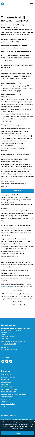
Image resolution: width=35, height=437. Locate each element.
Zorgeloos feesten (7, 397)
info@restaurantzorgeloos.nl (15, 341)
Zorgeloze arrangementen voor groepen (14, 394)
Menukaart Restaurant (8, 392)
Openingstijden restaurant (9, 389)
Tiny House (4, 384)
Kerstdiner (17, 190)
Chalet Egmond (6, 382)
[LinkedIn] (10, 361)
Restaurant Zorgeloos (8, 387)
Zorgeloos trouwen (7, 399)
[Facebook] (2, 361)
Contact (4, 406)
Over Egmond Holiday (8, 404)
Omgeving (4, 401)
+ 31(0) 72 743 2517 (10, 344)
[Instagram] (6, 361)
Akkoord (17, 433)
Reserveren (5, 379)
